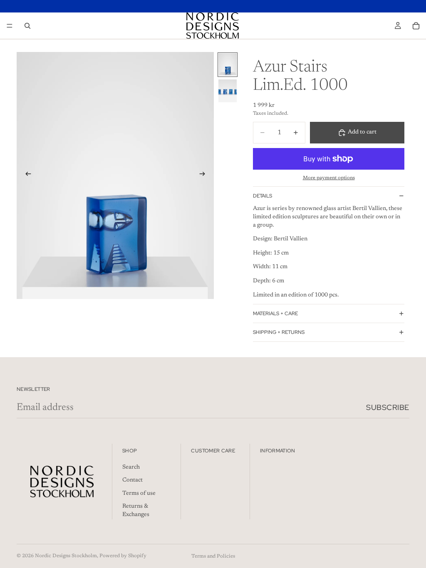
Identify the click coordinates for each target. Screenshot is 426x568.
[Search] (27, 26)
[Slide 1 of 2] (227, 64)
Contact (132, 480)
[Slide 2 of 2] (227, 90)
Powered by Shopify (122, 555)
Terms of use (139, 493)
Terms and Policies (213, 556)
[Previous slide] (26, 175)
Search (131, 467)
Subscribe (387, 407)
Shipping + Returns (279, 332)
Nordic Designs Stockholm (66, 555)
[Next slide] (205, 175)
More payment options (329, 177)
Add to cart (362, 132)
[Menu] (9, 25)
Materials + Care (275, 313)
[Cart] (416, 26)
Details (262, 196)
